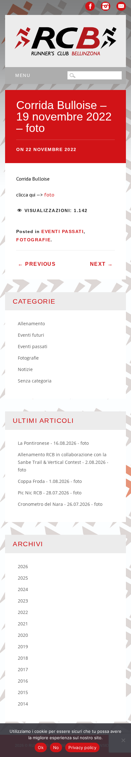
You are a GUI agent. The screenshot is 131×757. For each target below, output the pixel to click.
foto (49, 194)
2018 (23, 658)
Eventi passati (62, 231)
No (56, 747)
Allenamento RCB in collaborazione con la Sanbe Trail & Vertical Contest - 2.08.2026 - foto (63, 462)
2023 (23, 601)
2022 (23, 612)
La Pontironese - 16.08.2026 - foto (53, 443)
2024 (23, 589)
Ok (41, 747)
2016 (23, 681)
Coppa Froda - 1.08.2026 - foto (50, 481)
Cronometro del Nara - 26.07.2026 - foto (60, 504)
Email (121, 6)
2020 (23, 635)
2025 (23, 578)
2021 (23, 624)
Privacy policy (82, 747)
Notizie (25, 369)
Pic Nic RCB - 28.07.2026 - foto (49, 493)
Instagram (105, 6)
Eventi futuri (31, 335)
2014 (23, 704)
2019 (23, 646)
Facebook (90, 6)
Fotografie (33, 239)
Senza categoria (35, 381)
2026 (23, 566)
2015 (23, 692)
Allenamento (31, 323)
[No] (123, 740)
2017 (23, 669)
